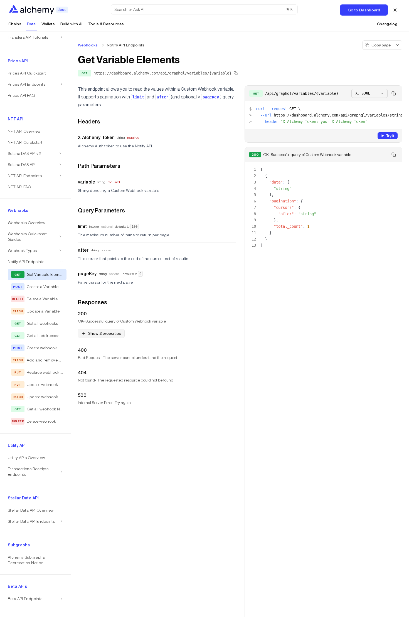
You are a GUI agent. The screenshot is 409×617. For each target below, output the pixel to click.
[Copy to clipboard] (394, 93)
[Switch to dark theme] (395, 10)
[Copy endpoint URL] (236, 73)
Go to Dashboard (364, 10)
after (83, 250)
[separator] (71, 324)
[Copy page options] (397, 45)
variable (86, 182)
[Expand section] (60, 153)
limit (82, 226)
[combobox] (369, 93)
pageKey (87, 273)
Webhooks (88, 45)
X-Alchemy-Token (96, 137)
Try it (390, 135)
